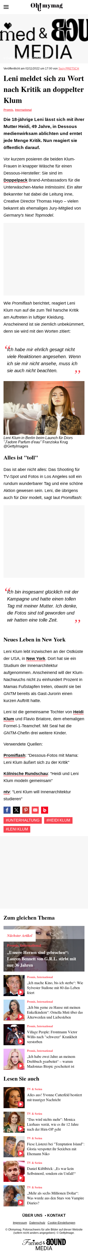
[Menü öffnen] (6, 7)
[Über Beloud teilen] (44, 810)
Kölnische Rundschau (26, 773)
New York (35, 658)
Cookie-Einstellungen (61, 1222)
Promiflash (14, 755)
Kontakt (56, 1215)
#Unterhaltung (22, 820)
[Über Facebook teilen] (7, 810)
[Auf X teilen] (16, 810)
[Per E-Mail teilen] (35, 810)
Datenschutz (37, 1222)
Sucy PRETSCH (68, 68)
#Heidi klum (58, 820)
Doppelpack (15, 180)
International (23, 110)
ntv (7, 792)
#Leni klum (17, 829)
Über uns (32, 1215)
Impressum (20, 1222)
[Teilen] (25, 810)
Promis (8, 110)
